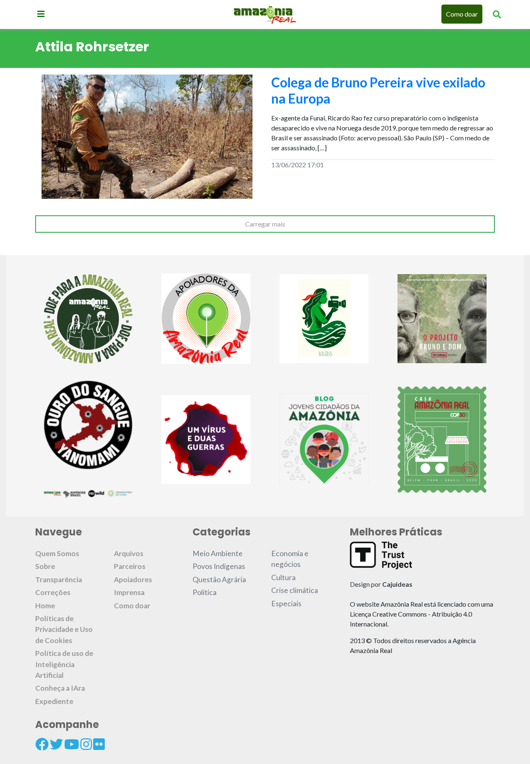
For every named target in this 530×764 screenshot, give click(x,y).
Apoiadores (133, 579)
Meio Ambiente (218, 553)
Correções (52, 592)
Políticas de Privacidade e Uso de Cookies (64, 629)
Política (205, 592)
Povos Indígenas (219, 566)
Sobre (45, 566)
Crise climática (294, 590)
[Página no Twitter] (56, 744)
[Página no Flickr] (99, 744)
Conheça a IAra (60, 688)
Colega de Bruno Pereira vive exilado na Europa (378, 90)
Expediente (54, 701)
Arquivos (128, 553)
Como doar (462, 14)
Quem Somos (57, 553)
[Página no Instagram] (86, 744)
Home (45, 605)
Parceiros (129, 566)
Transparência (58, 579)
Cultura (283, 577)
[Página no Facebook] (41, 744)
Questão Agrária (219, 579)
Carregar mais (265, 224)
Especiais (286, 603)
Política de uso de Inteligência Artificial (64, 664)
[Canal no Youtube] (71, 744)
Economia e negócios (289, 559)
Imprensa (129, 592)
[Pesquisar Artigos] (497, 14)
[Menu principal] (41, 14)
